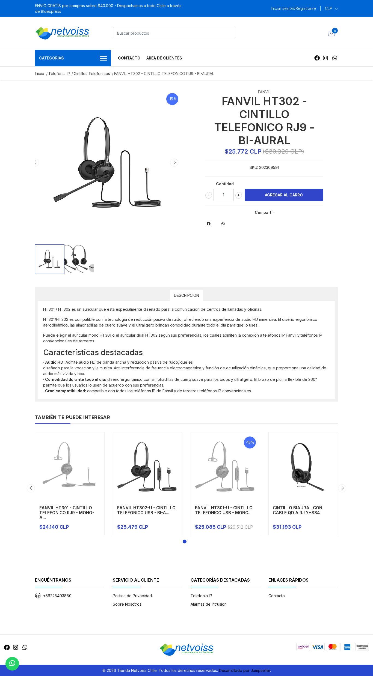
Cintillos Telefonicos (92, 73)
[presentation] (35, 162)
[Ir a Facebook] (317, 58)
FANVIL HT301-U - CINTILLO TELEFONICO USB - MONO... (224, 510)
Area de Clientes (164, 58)
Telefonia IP (59, 73)
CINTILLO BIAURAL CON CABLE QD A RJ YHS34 (297, 510)
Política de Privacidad (132, 595)
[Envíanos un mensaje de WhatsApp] (12, 664)
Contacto (129, 58)
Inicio (39, 73)
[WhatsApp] (334, 58)
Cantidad (225, 183)
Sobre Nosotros (127, 604)
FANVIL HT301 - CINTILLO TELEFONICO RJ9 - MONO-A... (66, 512)
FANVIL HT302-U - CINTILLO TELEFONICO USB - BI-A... (146, 510)
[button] (331, 8)
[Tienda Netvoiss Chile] (62, 33)
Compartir (264, 212)
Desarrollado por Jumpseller (244, 670)
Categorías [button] (51, 58)
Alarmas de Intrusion (209, 604)
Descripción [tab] (186, 295)
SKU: (254, 167)
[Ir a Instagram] (325, 58)
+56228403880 (57, 595)
